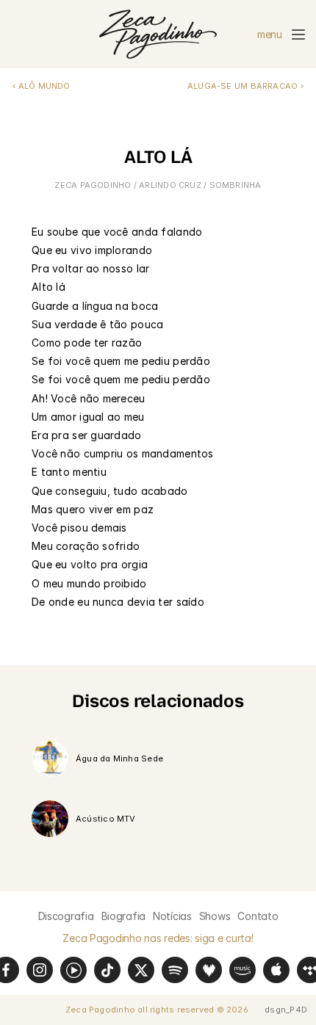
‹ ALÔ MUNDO (41, 86)
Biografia (123, 916)
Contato (257, 916)
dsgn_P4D (286, 1009)
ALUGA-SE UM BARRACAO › (245, 86)
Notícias (172, 916)
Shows (215, 916)
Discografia (66, 916)
